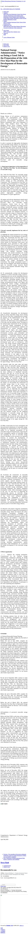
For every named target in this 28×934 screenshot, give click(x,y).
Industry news (6, 46)
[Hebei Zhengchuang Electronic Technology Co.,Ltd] (14, 1)
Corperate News (7, 865)
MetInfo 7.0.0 (9, 925)
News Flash (6, 45)
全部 (4, 14)
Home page (6, 11)
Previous (14, 855)
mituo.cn (21, 925)
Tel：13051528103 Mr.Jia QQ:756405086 (10, 9)
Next (14, 859)
